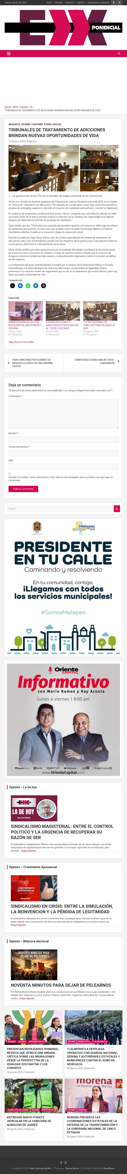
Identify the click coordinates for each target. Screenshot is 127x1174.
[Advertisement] (63, 80)
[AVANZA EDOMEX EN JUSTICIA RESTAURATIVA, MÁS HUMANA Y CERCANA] (26, 311)
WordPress (109, 1168)
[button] (44, 168)
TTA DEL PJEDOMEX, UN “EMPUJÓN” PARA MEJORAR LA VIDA (99, 325)
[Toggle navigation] (9, 53)
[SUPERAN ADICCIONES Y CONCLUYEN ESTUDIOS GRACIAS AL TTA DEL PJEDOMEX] (63, 311)
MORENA (82, 1110)
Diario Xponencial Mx (40, 1168)
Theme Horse (72, 1168)
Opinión (80, 2)
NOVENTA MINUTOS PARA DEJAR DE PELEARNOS (61, 985)
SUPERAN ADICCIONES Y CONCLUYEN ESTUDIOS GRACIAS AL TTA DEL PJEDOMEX (62, 325)
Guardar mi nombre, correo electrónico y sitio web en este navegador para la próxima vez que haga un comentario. (61, 479)
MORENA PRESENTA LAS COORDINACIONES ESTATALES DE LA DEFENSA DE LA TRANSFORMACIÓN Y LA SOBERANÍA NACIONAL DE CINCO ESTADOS (92, 1125)
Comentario (15, 396)
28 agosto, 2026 (15, 1072)
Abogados (14, 124)
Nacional (70, 2)
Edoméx (58, 2)
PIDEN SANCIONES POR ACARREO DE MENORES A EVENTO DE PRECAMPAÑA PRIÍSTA (32, 363)
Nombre (13, 433)
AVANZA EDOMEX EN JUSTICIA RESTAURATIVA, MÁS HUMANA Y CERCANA (25, 325)
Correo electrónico (19, 446)
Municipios (84, 1042)
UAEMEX (22, 1042)
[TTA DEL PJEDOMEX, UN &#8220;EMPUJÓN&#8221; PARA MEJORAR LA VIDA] (100, 311)
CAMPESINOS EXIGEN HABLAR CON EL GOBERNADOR (95, 361)
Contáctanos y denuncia (98, 2)
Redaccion (32, 141)
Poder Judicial (53, 124)
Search (117, 508)
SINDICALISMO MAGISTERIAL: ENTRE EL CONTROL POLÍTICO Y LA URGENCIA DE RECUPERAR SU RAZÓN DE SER (62, 832)
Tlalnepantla (99, 1042)
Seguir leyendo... (29, 850)
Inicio (49, 2)
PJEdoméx (37, 124)
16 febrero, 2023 (17, 141)
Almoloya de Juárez (18, 1110)
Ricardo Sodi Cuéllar (24, 342)
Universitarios (36, 1042)
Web (11, 460)
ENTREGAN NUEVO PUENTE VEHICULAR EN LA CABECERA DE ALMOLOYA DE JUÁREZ (29, 1121)
